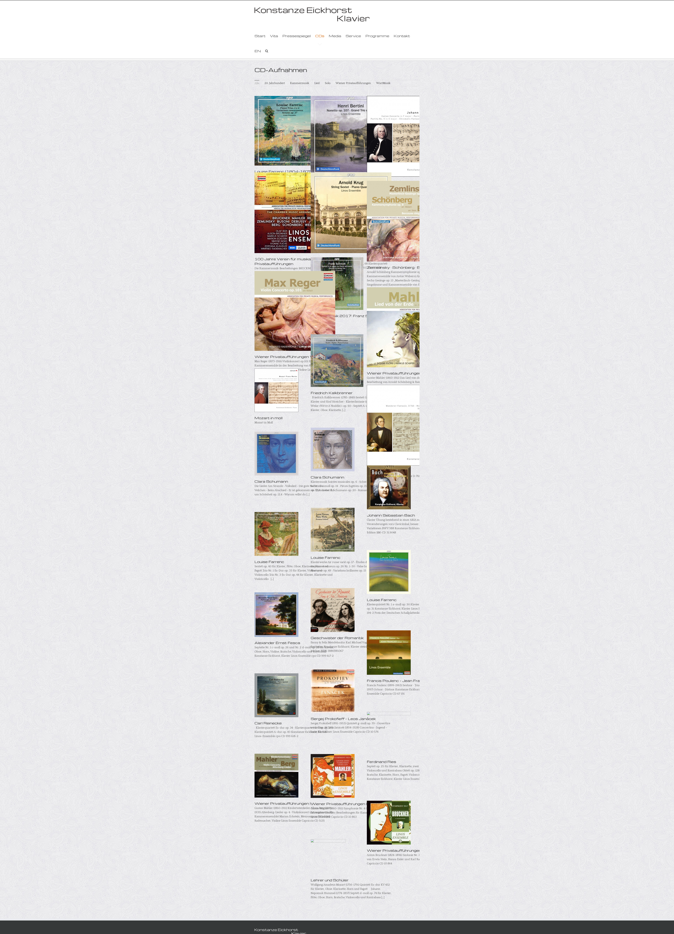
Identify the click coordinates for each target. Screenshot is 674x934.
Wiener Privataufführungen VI (396, 373)
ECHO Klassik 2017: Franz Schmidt (346, 315)
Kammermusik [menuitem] (299, 83)
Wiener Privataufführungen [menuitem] (353, 83)
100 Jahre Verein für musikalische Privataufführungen (288, 261)
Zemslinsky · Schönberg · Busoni (399, 267)
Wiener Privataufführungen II (339, 803)
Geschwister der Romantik (337, 637)
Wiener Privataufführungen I (283, 803)
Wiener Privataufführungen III (396, 850)
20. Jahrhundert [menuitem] (275, 83)
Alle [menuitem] (257, 83)
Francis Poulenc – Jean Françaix (398, 680)
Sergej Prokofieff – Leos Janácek (343, 718)
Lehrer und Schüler (330, 880)
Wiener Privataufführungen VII (285, 356)
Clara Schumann (271, 481)
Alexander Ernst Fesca (277, 642)
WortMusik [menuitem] (383, 83)
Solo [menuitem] (327, 83)
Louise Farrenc (269, 561)
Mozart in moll (269, 418)
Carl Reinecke (268, 723)
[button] (266, 50)
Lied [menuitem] (317, 83)
